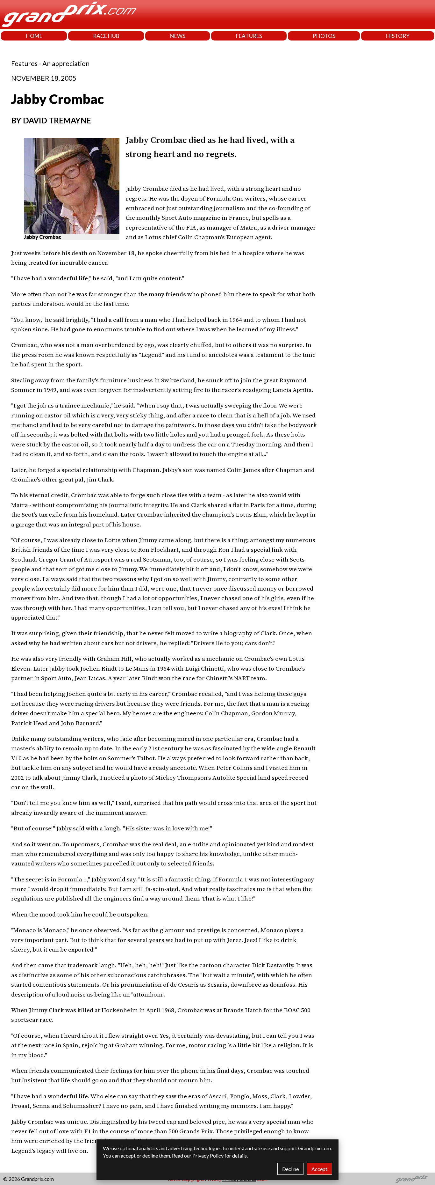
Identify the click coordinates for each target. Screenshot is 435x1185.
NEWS (177, 36)
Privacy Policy (208, 1155)
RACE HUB (106, 36)
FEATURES (249, 36)
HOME (34, 36)
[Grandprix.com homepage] (412, 1179)
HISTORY (398, 36)
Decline (290, 1169)
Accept (319, 1169)
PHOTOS (324, 36)
